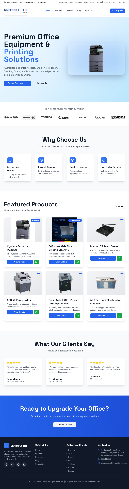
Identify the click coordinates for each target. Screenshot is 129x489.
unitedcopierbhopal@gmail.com (114, 463)
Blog (79, 11)
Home (47, 11)
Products (58, 11)
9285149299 (106, 459)
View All (119, 206)
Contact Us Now (64, 424)
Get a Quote (117, 11)
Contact (88, 11)
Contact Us (42, 83)
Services (69, 11)
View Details (19, 262)
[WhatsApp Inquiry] (36, 262)
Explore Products (15, 83)
